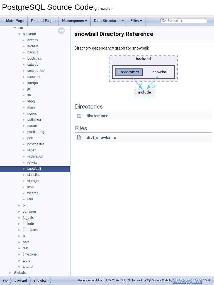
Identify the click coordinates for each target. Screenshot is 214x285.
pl (24, 236)
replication (35, 156)
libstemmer (97, 116)
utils (30, 199)
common (29, 211)
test (25, 248)
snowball (34, 169)
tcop (30, 187)
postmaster (35, 144)
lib (29, 95)
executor (33, 77)
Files (134, 21)
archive (32, 46)
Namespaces (73, 21)
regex (31, 150)
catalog (32, 65)
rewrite (32, 162)
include (28, 224)
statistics (33, 175)
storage (33, 181)
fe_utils (28, 218)
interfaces (30, 230)
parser (32, 126)
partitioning (35, 132)
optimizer (34, 120)
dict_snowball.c (101, 137)
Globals (20, 273)
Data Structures (107, 21)
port (30, 138)
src (20, 28)
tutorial (28, 267)
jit (28, 89)
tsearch (32, 193)
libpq (31, 101)
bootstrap (34, 58)
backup (32, 52)
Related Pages (43, 21)
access (32, 40)
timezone (30, 254)
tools (26, 260)
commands (35, 71)
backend (29, 34)
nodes (32, 114)
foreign (32, 83)
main (31, 107)
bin (25, 205)
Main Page (15, 21)
